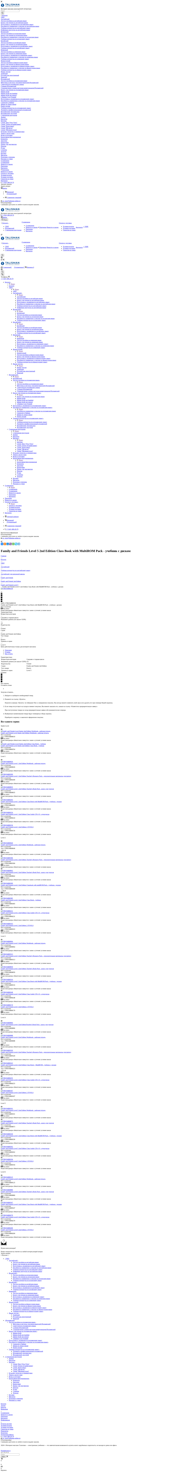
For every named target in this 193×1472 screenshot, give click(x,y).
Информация (5, 1420)
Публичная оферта (7, 1434)
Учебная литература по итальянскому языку (32, 422)
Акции (3, 1405)
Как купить (9, 654)
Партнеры (4, 1416)
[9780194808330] (7, 588)
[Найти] (2, 13)
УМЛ (14, 291)
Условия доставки (7, 1427)
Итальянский (17, 378)
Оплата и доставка (15, 505)
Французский (21, 353)
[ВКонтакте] (2, 544)
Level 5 (3, 1103)
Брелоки (20, 442)
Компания (4, 1409)
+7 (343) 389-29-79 (7, 182)
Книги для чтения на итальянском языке (31, 396)
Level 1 (3, 756)
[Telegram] (19, 544)
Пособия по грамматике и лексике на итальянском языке (36, 411)
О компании (13, 489)
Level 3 (3, 936)
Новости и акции (7, 1414)
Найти (3, 1456)
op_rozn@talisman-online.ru (11, 201)
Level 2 (3, 838)
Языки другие (22, 367)
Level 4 (3, 1017)
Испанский (21, 313)
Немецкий (20, 338)
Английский (21, 297)
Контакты (4, 1418)
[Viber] (10, 544)
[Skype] (16, 544)
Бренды (3, 1407)
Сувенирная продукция (21, 433)
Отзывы (7, 652)
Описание (8, 650)
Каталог (11, 286)
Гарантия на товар (7, 1429)
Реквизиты (4, 1431)
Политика (4, 1433)
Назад (13, 284)
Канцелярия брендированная (27, 462)
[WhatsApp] (13, 544)
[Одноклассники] (5, 544)
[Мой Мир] (7, 544)
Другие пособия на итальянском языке (30, 384)
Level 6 (3, 1172)
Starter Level (5, 726)
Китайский (21, 326)
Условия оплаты (6, 1425)
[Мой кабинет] (2, 258)
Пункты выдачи (6, 1424)
